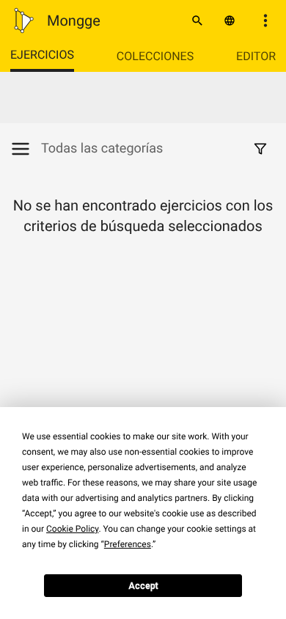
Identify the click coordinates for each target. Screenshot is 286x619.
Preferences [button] (127, 544)
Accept (143, 586)
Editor (256, 56)
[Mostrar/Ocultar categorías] (25, 148)
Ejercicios (42, 55)
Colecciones (155, 56)
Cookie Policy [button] (72, 529)
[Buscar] (197, 20)
